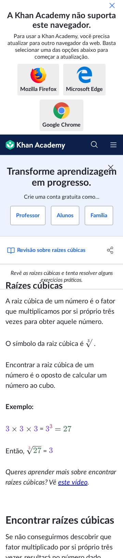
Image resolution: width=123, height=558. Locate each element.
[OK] (112, 5)
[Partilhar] (110, 250)
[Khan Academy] (32, 145)
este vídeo (72, 482)
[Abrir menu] (113, 145)
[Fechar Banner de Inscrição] (111, 167)
